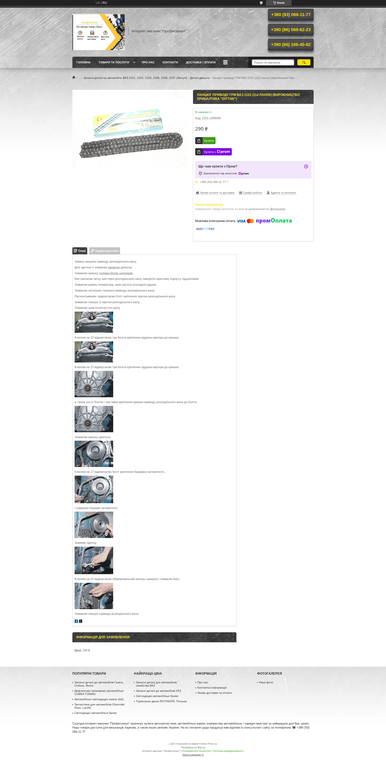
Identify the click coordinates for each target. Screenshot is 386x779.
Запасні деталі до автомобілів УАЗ (158, 690)
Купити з (210, 152)
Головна (83, 62)
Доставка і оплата (201, 62)
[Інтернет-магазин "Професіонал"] (98, 31)
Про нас (148, 62)
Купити (209, 140)
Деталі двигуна (199, 77)
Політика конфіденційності (228, 751)
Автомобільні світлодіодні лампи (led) (99, 699)
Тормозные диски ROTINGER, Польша (161, 701)
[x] (80, 621)
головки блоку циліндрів (115, 273)
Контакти (170, 62)
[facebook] (76, 621)
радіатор (114, 267)
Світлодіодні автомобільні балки (95, 712)
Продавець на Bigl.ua (193, 747)
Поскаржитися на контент (196, 751)
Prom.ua (212, 743)
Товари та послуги (114, 62)
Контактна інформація (212, 687)
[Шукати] (303, 62)
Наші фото (266, 682)
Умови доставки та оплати (214, 692)
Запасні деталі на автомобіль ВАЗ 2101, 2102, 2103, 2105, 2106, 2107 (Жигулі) (135, 77)
